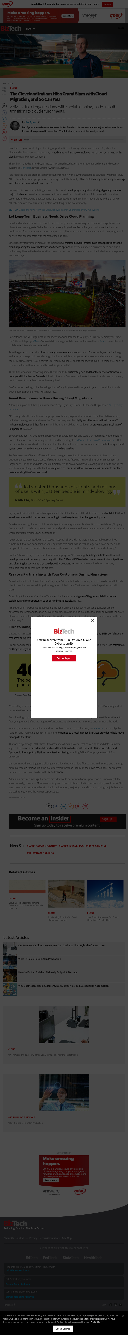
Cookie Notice (97, 1322)
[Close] (122, 1316)
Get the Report (64, 658)
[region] (64, 1323)
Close (92, 620)
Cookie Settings (63, 1328)
